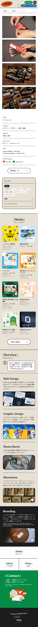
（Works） (14, 11)
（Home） (5, 11)
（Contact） (29, 2)
